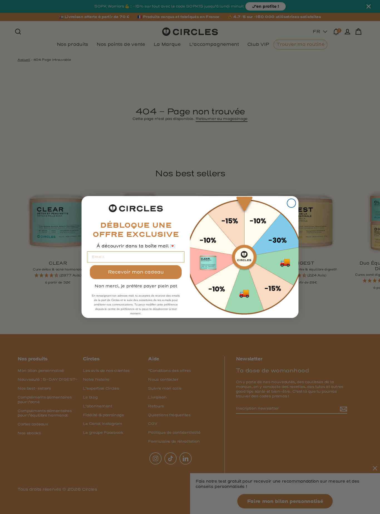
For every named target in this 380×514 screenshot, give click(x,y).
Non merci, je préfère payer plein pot (136, 286)
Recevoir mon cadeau (136, 272)
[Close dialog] (291, 203)
